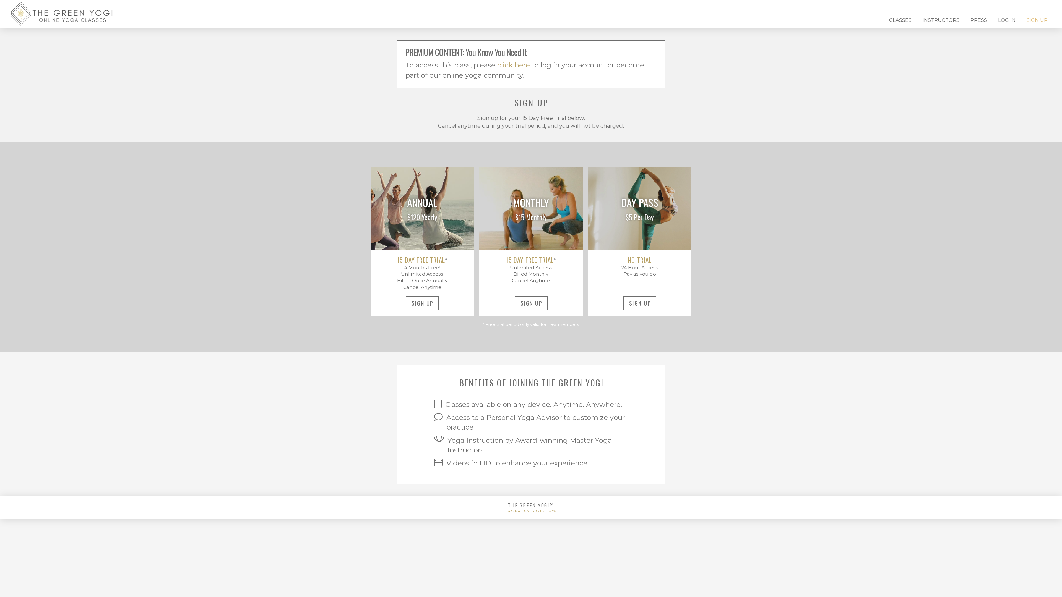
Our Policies (543, 511)
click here (513, 65)
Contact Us (517, 511)
